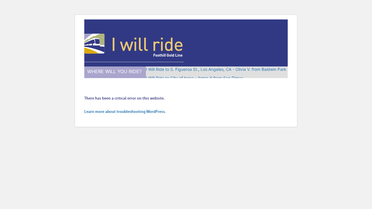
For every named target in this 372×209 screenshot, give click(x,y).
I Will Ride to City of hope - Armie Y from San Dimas (194, 77)
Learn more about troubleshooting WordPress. (125, 112)
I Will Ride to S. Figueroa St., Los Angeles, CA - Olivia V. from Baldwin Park (216, 69)
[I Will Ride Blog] (134, 56)
